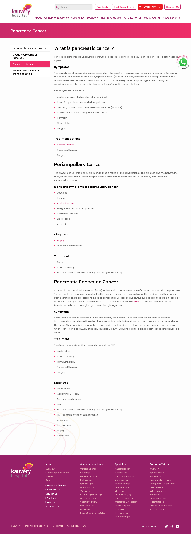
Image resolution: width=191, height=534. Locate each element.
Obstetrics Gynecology (126, 501)
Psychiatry (120, 509)
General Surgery (123, 494)
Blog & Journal (151, 17)
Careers (49, 479)
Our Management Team (57, 472)
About (38, 17)
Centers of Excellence (56, 17)
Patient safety (156, 487)
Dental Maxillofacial (124, 476)
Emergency (150, 6)
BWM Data (50, 498)
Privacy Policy (72, 525)
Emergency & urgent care (162, 483)
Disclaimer (58, 525)
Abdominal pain (65, 203)
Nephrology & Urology (91, 494)
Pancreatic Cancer (23, 64)
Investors (50, 502)
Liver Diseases (87, 505)
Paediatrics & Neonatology (93, 512)
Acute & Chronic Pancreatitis (29, 48)
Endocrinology (122, 487)
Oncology (85, 509)
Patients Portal (132, 17)
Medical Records (158, 498)
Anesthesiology (122, 468)
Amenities (155, 494)
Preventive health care (161, 505)
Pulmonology (121, 512)
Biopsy (60, 240)
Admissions (155, 476)
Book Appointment (124, 7)
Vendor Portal (52, 506)
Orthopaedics (87, 487)
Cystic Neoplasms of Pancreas (25, 56)
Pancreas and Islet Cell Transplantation (26, 72)
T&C (84, 525)
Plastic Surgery (122, 505)
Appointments (157, 472)
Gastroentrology (88, 498)
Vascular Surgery (88, 501)
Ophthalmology (122, 483)
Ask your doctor (157, 509)
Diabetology (86, 479)
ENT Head (119, 491)
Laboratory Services (125, 498)
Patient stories (157, 501)
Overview (50, 468)
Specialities (78, 17)
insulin (135, 301)
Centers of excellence (91, 464)
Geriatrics (85, 491)
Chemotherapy (65, 144)
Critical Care (121, 472)
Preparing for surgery (160, 479)
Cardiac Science (88, 468)
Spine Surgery (87, 483)
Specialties (120, 464)
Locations (93, 17)
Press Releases (52, 489)
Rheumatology (122, 516)
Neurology (85, 472)
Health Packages (111, 17)
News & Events (171, 17)
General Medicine (89, 476)
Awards (49, 476)
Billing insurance (158, 491)
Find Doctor (103, 7)
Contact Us (172, 7)
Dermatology (121, 479)
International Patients (56, 485)
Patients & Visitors (159, 464)
